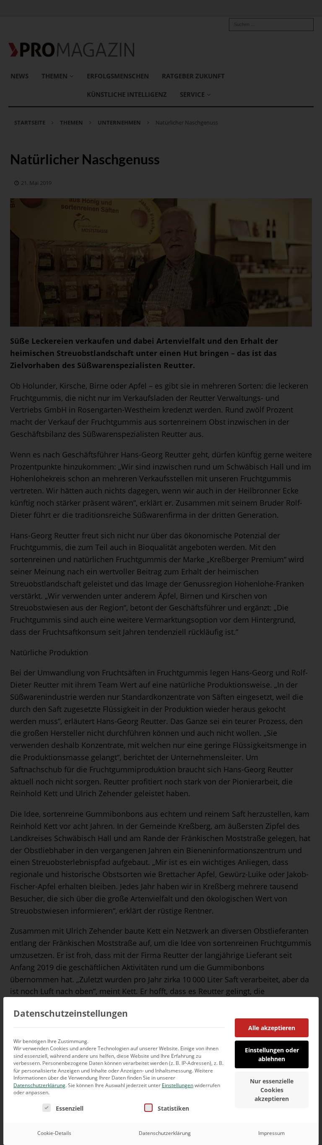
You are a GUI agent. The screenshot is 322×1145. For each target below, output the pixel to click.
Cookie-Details (54, 1133)
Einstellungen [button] (177, 1085)
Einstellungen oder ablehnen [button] (272, 1054)
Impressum (271, 1133)
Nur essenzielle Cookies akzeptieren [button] (271, 1090)
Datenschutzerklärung (39, 1085)
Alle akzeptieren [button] (271, 1028)
